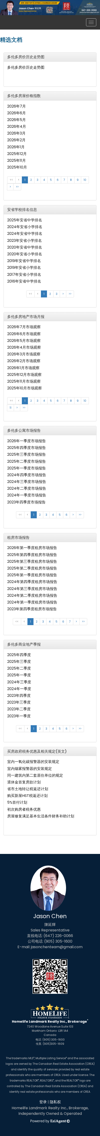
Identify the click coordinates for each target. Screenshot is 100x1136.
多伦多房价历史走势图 (25, 67)
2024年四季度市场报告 (26, 475)
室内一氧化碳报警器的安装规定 (33, 761)
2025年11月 (16, 160)
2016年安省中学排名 (24, 281)
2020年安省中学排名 (24, 247)
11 (10, 408)
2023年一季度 (19, 716)
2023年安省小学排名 (24, 240)
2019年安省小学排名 (24, 267)
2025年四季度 (19, 654)
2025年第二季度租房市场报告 (32, 568)
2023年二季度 (19, 709)
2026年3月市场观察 (23, 354)
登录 (43, 1102)
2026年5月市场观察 (24, 340)
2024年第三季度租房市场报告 (32, 588)
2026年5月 (16, 119)
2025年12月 (17, 153)
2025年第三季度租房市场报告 (32, 561)
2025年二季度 (19, 668)
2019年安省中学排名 (24, 260)
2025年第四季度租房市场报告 (32, 554)
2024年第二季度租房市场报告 (32, 595)
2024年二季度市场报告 (26, 488)
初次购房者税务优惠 (24, 809)
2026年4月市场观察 (24, 347)
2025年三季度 (19, 661)
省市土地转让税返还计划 (27, 789)
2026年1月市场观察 (23, 368)
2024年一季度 (19, 688)
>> (17, 187)
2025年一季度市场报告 (26, 468)
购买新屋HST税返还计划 (27, 795)
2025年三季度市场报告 (26, 454)
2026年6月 (16, 113)
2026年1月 (16, 147)
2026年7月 (16, 106)
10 (84, 180)
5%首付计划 (17, 802)
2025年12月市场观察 (24, 374)
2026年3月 (16, 133)
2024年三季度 (19, 682)
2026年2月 (16, 140)
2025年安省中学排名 (24, 220)
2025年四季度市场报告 (26, 447)
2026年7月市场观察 (24, 327)
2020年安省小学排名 (24, 254)
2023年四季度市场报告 (26, 502)
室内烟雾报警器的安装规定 (29, 768)
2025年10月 (17, 167)
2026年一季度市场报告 (26, 441)
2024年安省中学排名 (24, 233)
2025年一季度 (19, 675)
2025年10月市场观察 (24, 388)
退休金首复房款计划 (24, 782)
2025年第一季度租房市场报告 (32, 575)
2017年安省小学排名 (24, 274)
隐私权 (55, 1102)
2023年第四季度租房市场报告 (32, 609)
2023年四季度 (19, 695)
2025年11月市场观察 (24, 381)
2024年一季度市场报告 (26, 495)
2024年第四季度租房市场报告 (32, 581)
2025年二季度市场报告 (26, 461)
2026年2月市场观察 (23, 361)
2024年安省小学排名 (24, 226)
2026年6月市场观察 (24, 334)
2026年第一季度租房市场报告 (32, 547)
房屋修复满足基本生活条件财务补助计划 (40, 816)
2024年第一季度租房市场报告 (32, 602)
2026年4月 (16, 126)
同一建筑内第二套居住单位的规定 (35, 775)
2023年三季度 (19, 702)
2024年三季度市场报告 (26, 481)
